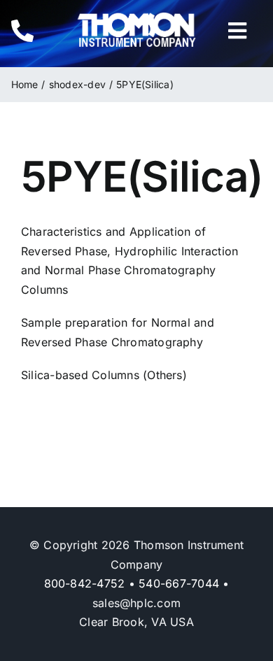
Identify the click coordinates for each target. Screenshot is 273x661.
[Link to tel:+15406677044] (33, 31)
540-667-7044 (179, 583)
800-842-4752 (84, 583)
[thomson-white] (136, 17)
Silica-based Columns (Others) (104, 375)
